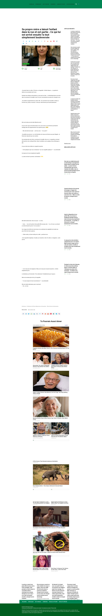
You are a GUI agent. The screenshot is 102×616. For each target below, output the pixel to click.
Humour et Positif (61, 4)
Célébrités (53, 4)
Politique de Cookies (37, 608)
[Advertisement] (51, 19)
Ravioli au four (67, 143)
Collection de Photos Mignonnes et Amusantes (36, 306)
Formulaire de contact (46, 608)
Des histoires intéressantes (52, 306)
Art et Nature (46, 4)
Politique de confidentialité (27, 608)
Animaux (24, 306)
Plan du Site (53, 608)
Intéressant (38, 4)
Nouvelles (31, 4)
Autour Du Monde (70, 4)
